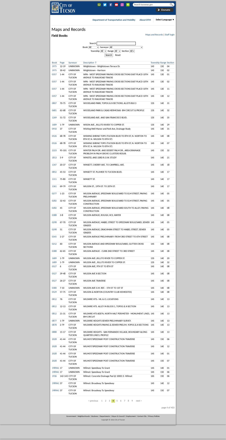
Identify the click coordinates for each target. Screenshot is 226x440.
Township (95, 51)
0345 (54, 237)
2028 (54, 339)
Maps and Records (69, 29)
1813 (54, 158)
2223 (54, 150)
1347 (54, 165)
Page (62, 63)
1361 (54, 186)
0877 (54, 321)
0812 (54, 299)
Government (71, 416)
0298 (54, 222)
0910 (54, 129)
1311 (54, 179)
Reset (118, 55)
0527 (54, 266)
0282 (54, 201)
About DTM (145, 20)
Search (93, 43)
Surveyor (104, 47)
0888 (54, 332)
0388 (54, 215)
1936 (54, 376)
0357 (54, 74)
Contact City (142, 416)
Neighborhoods (84, 416)
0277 (54, 194)
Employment (131, 416)
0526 (54, 136)
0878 (54, 325)
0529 (54, 292)
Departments (105, 416)
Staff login (169, 35)
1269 (54, 118)
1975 (54, 66)
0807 (54, 103)
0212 (54, 244)
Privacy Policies (154, 416)
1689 (54, 125)
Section (125, 51)
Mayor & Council (118, 416)
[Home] (63, 7)
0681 (54, 110)
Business (94, 416)
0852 (54, 172)
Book (85, 47)
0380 (54, 288)
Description (88, 63)
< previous (93, 401)
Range (111, 51)
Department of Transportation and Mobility (114, 20)
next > (139, 401)
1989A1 (55, 368)
